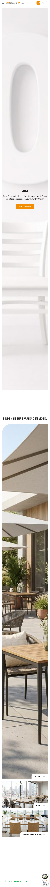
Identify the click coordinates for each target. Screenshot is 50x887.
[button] (16, 881)
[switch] (45, 883)
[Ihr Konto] (43, 2)
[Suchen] (38, 3)
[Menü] (3, 2)
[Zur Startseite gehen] (17, 2)
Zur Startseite (25, 206)
